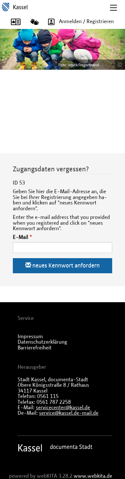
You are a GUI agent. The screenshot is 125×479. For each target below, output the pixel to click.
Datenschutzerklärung (42, 342)
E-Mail (20, 237)
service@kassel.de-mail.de (68, 413)
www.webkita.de (93, 476)
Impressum (30, 336)
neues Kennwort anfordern (65, 266)
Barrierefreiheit (35, 347)
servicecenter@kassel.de (63, 407)
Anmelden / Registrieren (86, 21)
